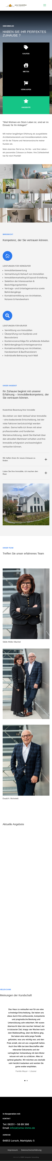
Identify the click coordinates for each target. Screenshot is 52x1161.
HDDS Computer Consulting (29, 1157)
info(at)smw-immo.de (22, 1128)
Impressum (13, 1150)
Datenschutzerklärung (31, 1150)
